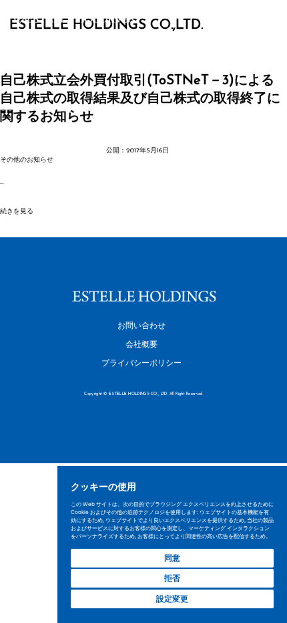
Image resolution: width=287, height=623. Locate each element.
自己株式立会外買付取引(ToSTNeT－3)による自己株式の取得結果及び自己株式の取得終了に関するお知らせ (140, 99)
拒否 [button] (172, 578)
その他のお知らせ (26, 160)
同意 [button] (172, 558)
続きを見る (16, 211)
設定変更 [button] (172, 599)
